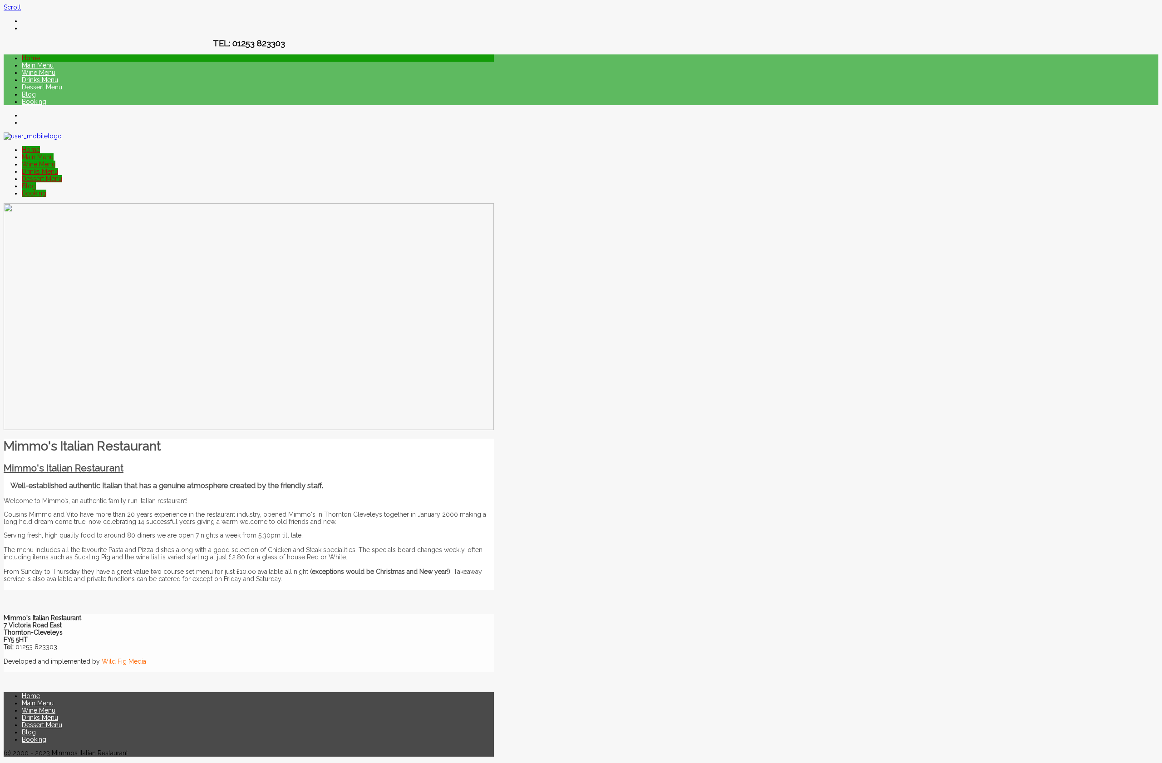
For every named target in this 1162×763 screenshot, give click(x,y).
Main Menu (38, 65)
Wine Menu (38, 72)
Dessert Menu (42, 87)
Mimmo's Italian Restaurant (63, 468)
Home (31, 58)
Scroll (12, 7)
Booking (34, 101)
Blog (29, 94)
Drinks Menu (40, 79)
